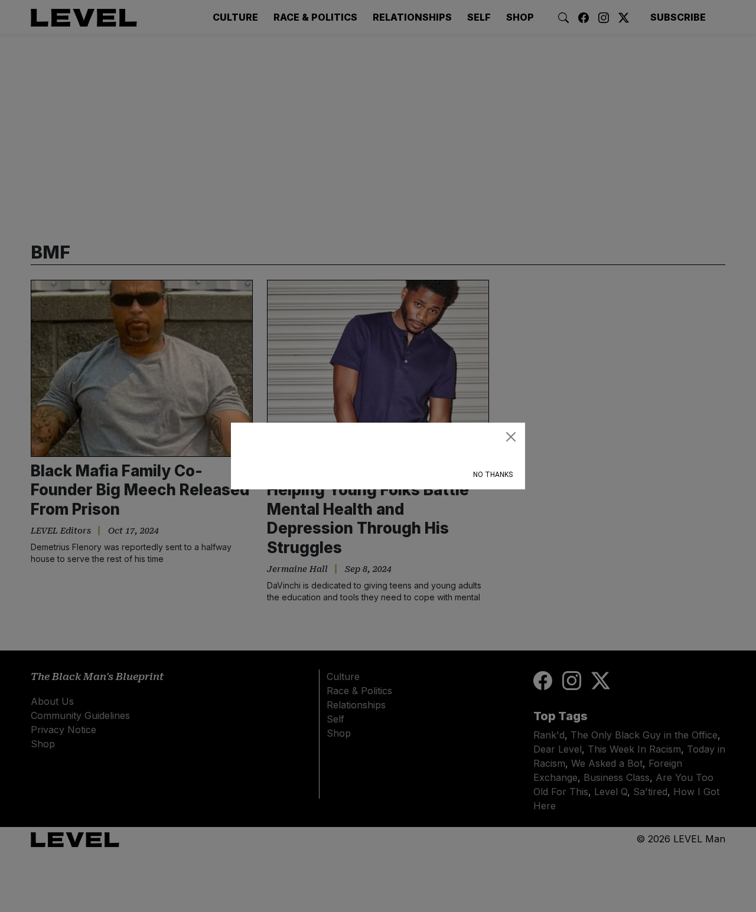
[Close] (510, 436)
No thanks (493, 474)
